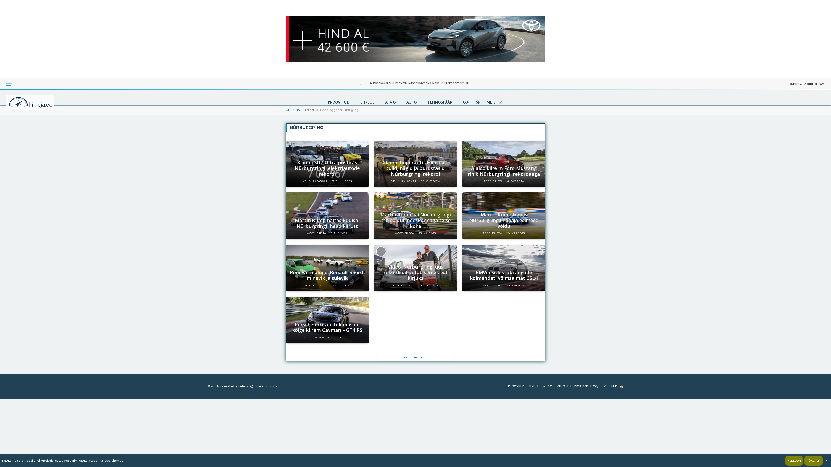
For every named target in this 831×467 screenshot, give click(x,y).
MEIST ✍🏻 (494, 102)
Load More (413, 357)
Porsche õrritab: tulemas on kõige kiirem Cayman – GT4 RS (327, 327)
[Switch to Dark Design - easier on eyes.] (17, 83)
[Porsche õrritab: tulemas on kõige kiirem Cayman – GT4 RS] (327, 320)
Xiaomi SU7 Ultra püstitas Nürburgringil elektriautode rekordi (327, 168)
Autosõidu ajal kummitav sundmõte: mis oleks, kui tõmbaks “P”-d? (420, 83)
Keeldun (794, 460)
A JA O (390, 102)
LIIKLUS (367, 102)
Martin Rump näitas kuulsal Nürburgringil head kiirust (327, 223)
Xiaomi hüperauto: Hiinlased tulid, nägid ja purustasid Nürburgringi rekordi (416, 168)
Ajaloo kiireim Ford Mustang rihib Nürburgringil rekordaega (504, 171)
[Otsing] (23, 84)
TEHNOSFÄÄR (439, 102)
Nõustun (813, 460)
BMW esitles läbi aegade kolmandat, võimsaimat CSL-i (504, 275)
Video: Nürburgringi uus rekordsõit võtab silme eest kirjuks (415, 272)
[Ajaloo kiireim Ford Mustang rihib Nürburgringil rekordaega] (503, 164)
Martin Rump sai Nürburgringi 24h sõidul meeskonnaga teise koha (415, 220)
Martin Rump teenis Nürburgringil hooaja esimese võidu (503, 220)
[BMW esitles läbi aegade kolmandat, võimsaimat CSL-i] (503, 268)
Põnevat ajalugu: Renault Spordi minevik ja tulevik (327, 275)
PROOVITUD (339, 102)
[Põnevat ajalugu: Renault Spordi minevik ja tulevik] (327, 268)
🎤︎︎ (478, 102)
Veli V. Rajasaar (315, 181)
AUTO (411, 102)
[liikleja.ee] (38, 102)
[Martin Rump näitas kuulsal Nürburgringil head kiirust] (327, 215)
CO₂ (466, 102)
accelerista (493, 181)
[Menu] (9, 84)
